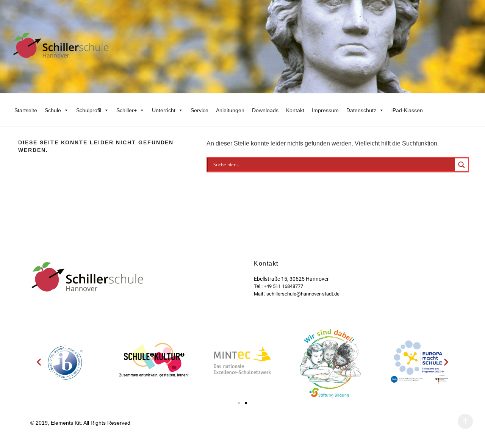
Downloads (265, 110)
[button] (39, 362)
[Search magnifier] (461, 164)
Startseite (25, 110)
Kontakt (295, 110)
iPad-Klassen (407, 110)
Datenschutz (361, 110)
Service (199, 110)
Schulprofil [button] (88, 110)
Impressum (325, 110)
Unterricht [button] (163, 110)
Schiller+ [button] (126, 110)
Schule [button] (53, 110)
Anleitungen (230, 110)
